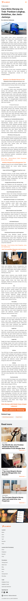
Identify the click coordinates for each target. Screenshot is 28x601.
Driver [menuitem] (3, 536)
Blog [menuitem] (3, 567)
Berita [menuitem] (3, 569)
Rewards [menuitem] (3, 541)
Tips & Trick (19, 417)
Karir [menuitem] (3, 571)
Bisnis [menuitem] (3, 532)
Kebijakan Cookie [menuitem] (5, 584)
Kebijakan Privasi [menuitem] (5, 582)
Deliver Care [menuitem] (4, 564)
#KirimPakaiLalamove (7, 417)
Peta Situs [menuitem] (4, 576)
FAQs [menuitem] (3, 543)
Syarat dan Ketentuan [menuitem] (6, 586)
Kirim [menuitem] (3, 534)
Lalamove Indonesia (8, 20)
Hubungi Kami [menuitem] (5, 573)
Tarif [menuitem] (3, 539)
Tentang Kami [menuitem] (5, 562)
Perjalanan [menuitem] (4, 551)
